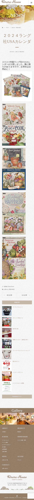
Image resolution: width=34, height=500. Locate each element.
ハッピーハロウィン (18, 372)
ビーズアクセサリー (6, 444)
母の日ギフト (16, 361)
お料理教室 (4, 449)
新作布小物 (15, 328)
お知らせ (17, 51)
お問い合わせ (5, 468)
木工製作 (4, 447)
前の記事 (9, 295)
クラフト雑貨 (5, 442)
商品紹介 (19, 431)
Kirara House (11, 286)
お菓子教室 (4, 451)
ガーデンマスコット (18, 307)
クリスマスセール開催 (18, 383)
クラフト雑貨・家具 (21, 440)
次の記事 (24, 295)
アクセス (19, 459)
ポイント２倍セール (18, 318)
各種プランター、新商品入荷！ (21, 339)
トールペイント (5, 440)
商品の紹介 (22, 51)
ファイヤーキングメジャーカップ (21, 350)
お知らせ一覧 (5, 459)
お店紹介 (4, 431)
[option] (8, 419)
